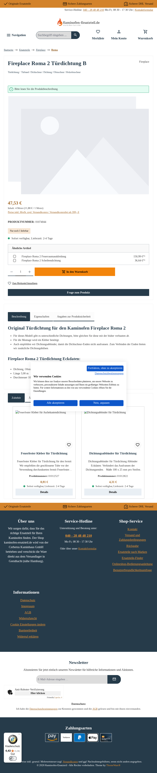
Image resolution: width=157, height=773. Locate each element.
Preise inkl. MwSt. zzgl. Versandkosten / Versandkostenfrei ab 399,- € (43, 212)
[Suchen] (75, 35)
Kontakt (132, 529)
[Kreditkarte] (106, 737)
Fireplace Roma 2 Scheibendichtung (41, 260)
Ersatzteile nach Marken (132, 552)
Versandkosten (70, 761)
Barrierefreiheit (28, 630)
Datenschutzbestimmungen (43, 709)
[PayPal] (79, 737)
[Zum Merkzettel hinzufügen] (69, 445)
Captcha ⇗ (54, 697)
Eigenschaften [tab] (41, 316)
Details (44, 492)
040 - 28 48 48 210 (93, 9)
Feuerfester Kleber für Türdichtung (44, 453)
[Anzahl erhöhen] (29, 272)
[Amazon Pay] (52, 737)
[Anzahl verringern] (11, 272)
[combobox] (53, 35)
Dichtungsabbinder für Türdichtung (113, 453)
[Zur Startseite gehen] (78, 22)
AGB (28, 612)
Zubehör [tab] (16, 397)
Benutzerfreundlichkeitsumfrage (132, 570)
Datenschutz (27, 600)
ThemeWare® (113, 765)
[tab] (19, 316)
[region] (78, 140)
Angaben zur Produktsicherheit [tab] (74, 316)
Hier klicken (38, 693)
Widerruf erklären (27, 636)
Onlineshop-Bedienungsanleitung (132, 564)
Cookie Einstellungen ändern (27, 624)
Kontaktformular (144, 9)
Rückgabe (132, 546)
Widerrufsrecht (28, 618)
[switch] (13, 758)
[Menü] (19, 735)
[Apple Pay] (92, 737)
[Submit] (114, 679)
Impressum (27, 606)
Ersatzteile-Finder (132, 558)
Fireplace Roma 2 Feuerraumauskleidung (44, 256)
